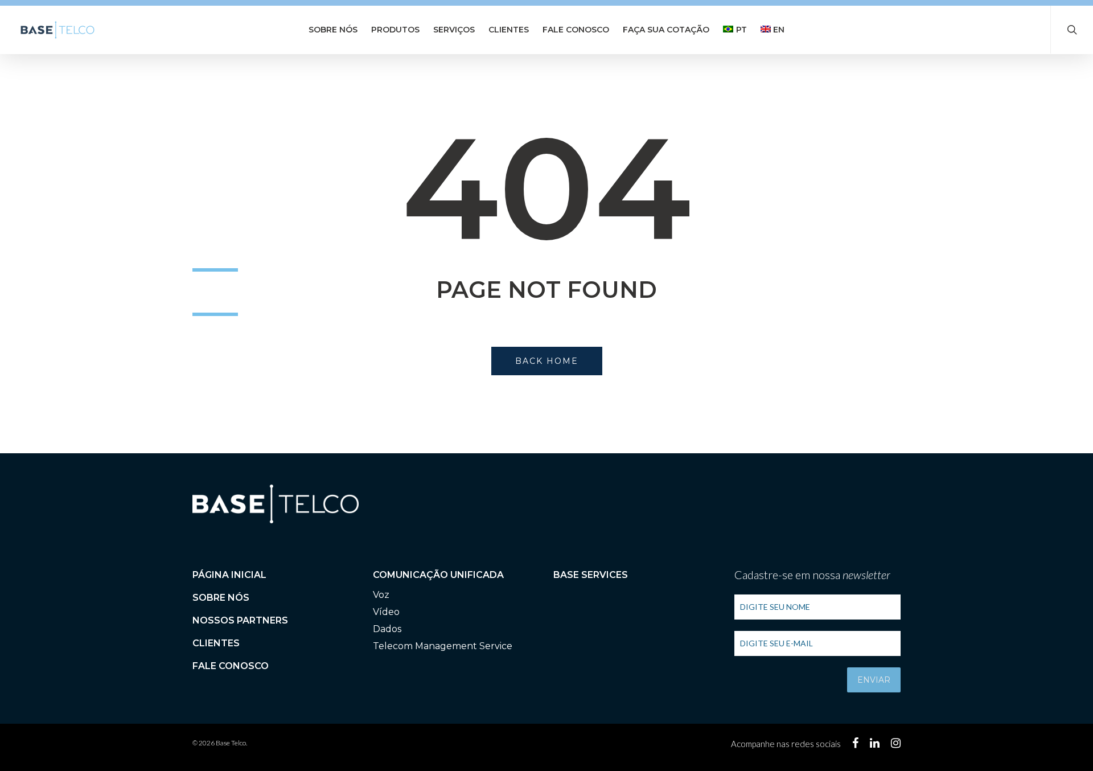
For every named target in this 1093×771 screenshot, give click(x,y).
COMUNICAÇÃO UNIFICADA (438, 574)
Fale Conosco (576, 29)
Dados (387, 629)
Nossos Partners (240, 620)
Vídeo (386, 611)
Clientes (508, 29)
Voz (381, 594)
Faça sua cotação (666, 29)
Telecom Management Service (442, 646)
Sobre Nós (220, 597)
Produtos (395, 29)
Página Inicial (229, 574)
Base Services (590, 574)
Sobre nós (333, 29)
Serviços (454, 29)
